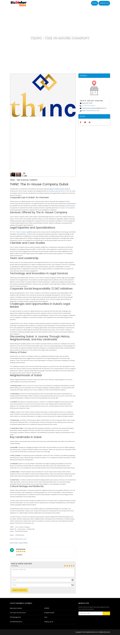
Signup (106, 613)
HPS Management (15, 617)
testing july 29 (48, 621)
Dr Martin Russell (49, 612)
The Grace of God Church (18, 612)
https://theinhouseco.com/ (18, 539)
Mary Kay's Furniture (16, 608)
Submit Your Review (19, 590)
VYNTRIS (46, 608)
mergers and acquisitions (67, 207)
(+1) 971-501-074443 (88, 105)
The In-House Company (19, 232)
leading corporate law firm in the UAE (60, 191)
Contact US (104, 3)
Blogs (94, 3)
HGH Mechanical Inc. (16, 621)
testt (45, 617)
